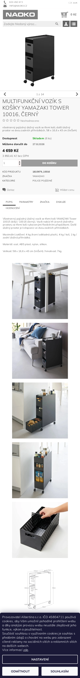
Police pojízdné (42, 180)
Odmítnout (20, 671)
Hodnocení (13, 208)
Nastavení (40, 659)
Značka (44, 201)
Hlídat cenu (67, 190)
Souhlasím (60, 671)
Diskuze (61, 201)
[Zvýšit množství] (19, 161)
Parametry (26, 201)
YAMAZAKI (38, 176)
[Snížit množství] (19, 165)
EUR (75, 3)
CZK (70, 2)
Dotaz (11, 190)
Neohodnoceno (29, 120)
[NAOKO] (20, 14)
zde (25, 650)
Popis (9, 201)
